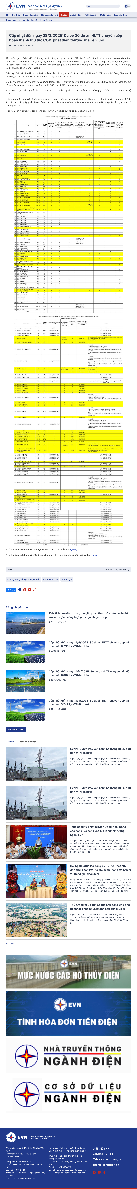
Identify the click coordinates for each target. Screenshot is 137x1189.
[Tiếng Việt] (34, 5)
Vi (126, 6)
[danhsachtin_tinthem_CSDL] (68, 1094)
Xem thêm (10, 944)
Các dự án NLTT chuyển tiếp (39, 20)
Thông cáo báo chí (49, 15)
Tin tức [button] (64, 15)
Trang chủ (10, 20)
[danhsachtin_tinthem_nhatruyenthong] (68, 1055)
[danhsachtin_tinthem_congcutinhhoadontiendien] (68, 1013)
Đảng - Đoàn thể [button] (30, 15)
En (129, 6)
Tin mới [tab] (10, 741)
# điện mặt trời (50, 579)
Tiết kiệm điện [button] (91, 15)
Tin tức (21, 20)
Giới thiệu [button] (16, 15)
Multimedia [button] (105, 15)
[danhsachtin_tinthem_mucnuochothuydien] (68, 971)
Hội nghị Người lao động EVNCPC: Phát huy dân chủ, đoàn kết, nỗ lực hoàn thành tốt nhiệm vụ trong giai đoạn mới (100, 870)
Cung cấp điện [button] (120, 15)
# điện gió (67, 579)
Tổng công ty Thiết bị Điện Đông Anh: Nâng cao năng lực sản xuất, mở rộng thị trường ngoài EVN (98, 831)
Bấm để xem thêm (16, 729)
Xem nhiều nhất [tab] (28, 741)
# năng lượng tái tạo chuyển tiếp (23, 579)
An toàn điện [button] (76, 15)
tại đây (73, 549)
